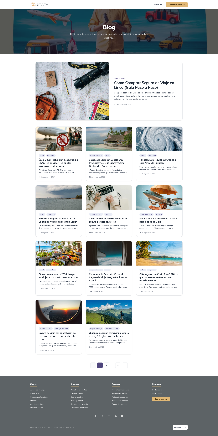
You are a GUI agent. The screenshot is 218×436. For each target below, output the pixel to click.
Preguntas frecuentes (120, 390)
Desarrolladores (36, 407)
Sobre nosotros (77, 397)
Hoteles (33, 400)
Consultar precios (177, 4)
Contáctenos (157, 393)
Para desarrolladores (120, 400)
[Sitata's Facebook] (96, 416)
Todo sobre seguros (120, 397)
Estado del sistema (119, 404)
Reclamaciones (158, 390)
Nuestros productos (79, 390)
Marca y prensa (77, 400)
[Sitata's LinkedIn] (116, 416)
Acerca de (158, 4)
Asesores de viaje (37, 390)
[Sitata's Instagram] (109, 416)
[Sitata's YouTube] (122, 416)
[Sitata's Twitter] (102, 416)
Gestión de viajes (37, 404)
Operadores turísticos (39, 397)
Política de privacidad (79, 407)
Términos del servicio (79, 404)
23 (118, 365)
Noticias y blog (77, 393)
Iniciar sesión (161, 399)
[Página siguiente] (125, 365)
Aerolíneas (34, 393)
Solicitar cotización (119, 393)
